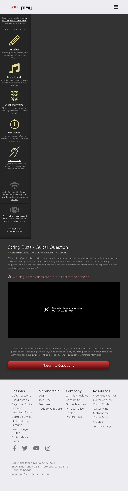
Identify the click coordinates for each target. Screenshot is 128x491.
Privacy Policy (75, 408)
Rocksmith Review (14, 231)
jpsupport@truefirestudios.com (31, 474)
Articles (98, 421)
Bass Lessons (20, 400)
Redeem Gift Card (50, 408)
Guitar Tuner (101, 408)
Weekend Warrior (104, 395)
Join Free (45, 400)
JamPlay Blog (102, 426)
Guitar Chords (102, 400)
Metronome (101, 413)
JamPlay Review (14, 229)
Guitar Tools (101, 417)
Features (44, 404)
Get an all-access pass (12, 216)
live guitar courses (73, 354)
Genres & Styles (21, 416)
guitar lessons (38, 354)
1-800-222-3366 (21, 470)
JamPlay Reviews (77, 395)
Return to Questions (58, 365)
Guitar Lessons (21, 395)
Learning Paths (22, 412)
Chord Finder (102, 404)
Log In (43, 395)
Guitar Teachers (76, 404)
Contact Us (73, 400)
